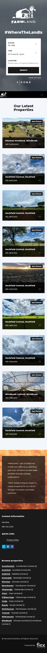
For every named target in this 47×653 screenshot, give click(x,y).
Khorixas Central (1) (20, 582)
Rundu (5, 605)
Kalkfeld (6, 574)
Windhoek (7, 621)
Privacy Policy (13, 540)
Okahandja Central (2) (23, 589)
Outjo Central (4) (16, 601)
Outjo (4, 601)
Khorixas (6, 582)
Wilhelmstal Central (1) (25, 617)
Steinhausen (8, 609)
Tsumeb (6, 613)
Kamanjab (7, 578)
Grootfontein (8, 566)
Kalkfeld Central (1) (20, 574)
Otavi (4, 593)
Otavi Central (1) (15, 593)
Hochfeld (6, 570)
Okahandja (7, 589)
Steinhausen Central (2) (26, 609)
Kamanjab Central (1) (22, 578)
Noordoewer (8, 586)
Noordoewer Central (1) (25, 586)
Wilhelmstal (8, 617)
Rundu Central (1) (17, 605)
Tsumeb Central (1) (19, 613)
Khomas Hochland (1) (22, 621)
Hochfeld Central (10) (21, 570)
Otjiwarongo (8, 597)
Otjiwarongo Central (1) (26, 597)
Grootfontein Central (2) (26, 566)
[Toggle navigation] (42, 95)
